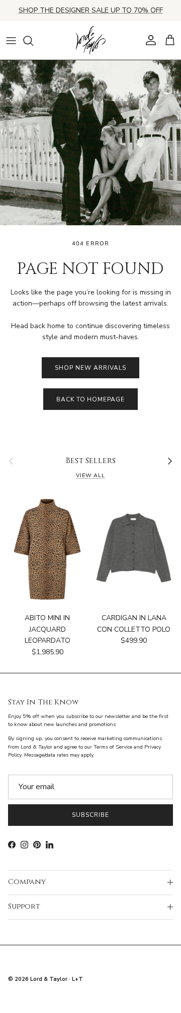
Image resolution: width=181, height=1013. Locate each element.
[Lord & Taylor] (90, 40)
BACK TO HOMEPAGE (90, 399)
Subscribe (90, 815)
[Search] (33, 41)
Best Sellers (91, 461)
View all (90, 475)
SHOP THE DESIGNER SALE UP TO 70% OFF (91, 10)
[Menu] (11, 41)
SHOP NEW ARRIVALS (90, 368)
